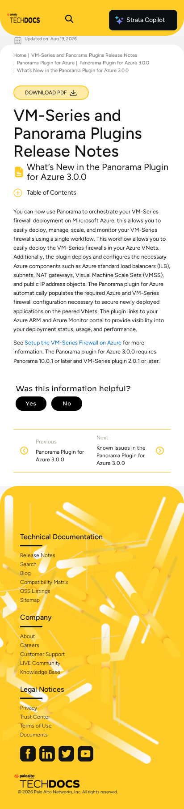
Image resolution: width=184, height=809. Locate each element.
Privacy (28, 708)
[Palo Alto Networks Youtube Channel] (85, 759)
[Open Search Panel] (69, 20)
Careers (29, 645)
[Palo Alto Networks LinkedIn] (47, 759)
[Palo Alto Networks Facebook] (28, 759)
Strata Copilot (145, 20)
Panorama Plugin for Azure (46, 63)
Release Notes (37, 555)
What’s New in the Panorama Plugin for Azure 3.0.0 (73, 70)
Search (28, 564)
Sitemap (30, 600)
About (27, 636)
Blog (25, 573)
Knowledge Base (40, 672)
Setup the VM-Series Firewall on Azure (73, 342)
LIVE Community (40, 663)
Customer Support (42, 654)
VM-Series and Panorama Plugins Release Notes (84, 55)
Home (19, 55)
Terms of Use (36, 726)
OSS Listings (35, 591)
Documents (34, 735)
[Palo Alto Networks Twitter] (67, 759)
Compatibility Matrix (44, 582)
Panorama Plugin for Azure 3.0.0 (114, 63)
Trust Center (35, 717)
